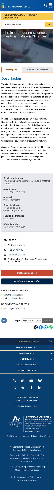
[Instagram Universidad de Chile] (23, 381)
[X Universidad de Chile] (14, 387)
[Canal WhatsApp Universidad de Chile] (14, 381)
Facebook (41, 327)
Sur (41, 458)
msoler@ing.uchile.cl (17, 254)
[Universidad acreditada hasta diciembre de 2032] (30, 423)
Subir (4, 320)
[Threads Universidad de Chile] (23, 387)
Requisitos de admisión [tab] (37, 70)
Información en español (28, 281)
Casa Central (35, 450)
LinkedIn (46, 327)
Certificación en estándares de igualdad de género (28, 436)
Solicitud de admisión (12, 298)
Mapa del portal (22, 470)
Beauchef (35, 455)
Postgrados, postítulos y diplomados (20, 16)
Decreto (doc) (14, 308)
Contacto (35, 470)
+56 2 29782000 (17, 466)
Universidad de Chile (25, 477)
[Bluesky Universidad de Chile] (40, 381)
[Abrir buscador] (45, 5)
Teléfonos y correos (35, 466)
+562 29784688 (15, 250)
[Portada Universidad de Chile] (16, 5)
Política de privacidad (27, 480)
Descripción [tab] (11, 70)
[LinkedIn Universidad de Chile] (40, 387)
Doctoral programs (12, 24)
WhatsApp (50, 327)
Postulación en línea (27, 273)
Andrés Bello (23, 455)
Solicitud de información (27, 406)
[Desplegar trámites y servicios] (50, 341)
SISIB (13, 477)
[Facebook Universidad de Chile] (31, 387)
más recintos (27, 461)
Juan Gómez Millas (30, 458)
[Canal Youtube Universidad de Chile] (31, 381)
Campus (13, 455)
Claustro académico (12, 295)
